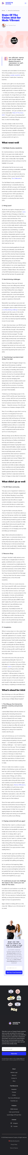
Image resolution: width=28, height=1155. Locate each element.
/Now (14, 1081)
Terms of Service (14, 1148)
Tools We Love (13, 1100)
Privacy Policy (14, 1144)
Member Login (14, 1072)
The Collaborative (16, 178)
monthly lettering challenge (10, 310)
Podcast (14, 1092)
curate (9, 666)
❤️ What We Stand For (14, 1141)
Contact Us (14, 1078)
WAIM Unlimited (14, 1109)
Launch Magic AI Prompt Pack (14, 1114)
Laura (23, 212)
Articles (3, 10)
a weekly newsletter (15, 75)
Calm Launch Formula (14, 1112)
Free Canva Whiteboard (14, 1098)
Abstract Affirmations (19, 785)
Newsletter (14, 1089)
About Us (14, 1075)
